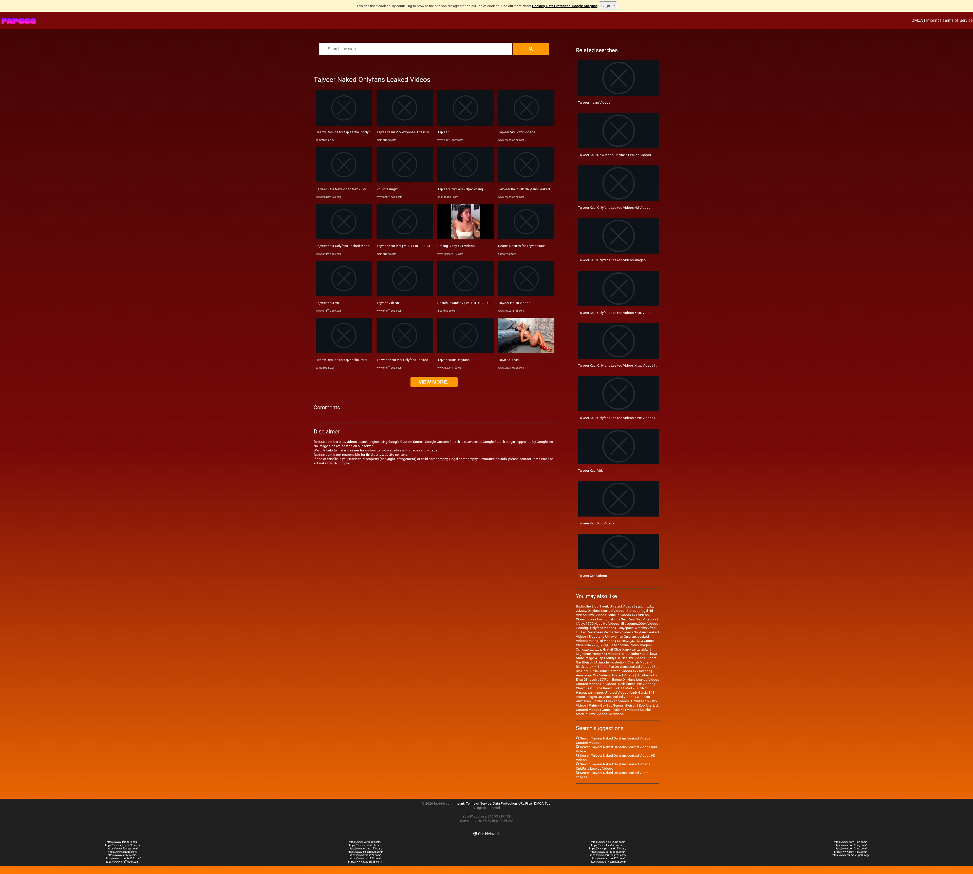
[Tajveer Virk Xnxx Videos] (526, 124)
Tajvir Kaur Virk (509, 360)
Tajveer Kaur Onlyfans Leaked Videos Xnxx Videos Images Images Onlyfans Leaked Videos (646, 418)
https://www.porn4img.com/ (850, 851)
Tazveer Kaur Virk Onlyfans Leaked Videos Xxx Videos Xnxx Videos (548, 189)
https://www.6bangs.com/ (122, 848)
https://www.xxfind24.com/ (365, 855)
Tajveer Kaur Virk (590, 470)
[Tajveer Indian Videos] (526, 295)
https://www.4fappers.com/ (123, 842)
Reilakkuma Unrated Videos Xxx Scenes (620, 671)
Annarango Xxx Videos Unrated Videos (605, 675)
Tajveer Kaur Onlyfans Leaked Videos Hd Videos (614, 207)
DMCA (917, 20)
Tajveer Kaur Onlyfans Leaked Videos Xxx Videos (352, 246)
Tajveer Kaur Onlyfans (453, 360)
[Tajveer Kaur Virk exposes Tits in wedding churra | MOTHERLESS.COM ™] (405, 124)
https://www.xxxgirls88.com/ (365, 861)
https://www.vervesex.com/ (365, 842)
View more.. (434, 382)
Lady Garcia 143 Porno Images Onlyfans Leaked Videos (615, 694)
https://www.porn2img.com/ (850, 845)
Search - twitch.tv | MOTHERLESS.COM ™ (467, 303)
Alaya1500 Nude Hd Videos (598, 623)
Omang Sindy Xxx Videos (456, 246)
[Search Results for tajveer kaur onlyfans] (344, 124)
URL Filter (525, 803)
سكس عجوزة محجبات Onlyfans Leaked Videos (615, 608)
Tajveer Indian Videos (514, 303)
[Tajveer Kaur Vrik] (344, 295)
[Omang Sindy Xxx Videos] (465, 238)
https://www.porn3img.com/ (850, 848)
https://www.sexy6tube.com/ (608, 842)
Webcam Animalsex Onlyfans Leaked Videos (613, 699)
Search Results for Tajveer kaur (521, 246)
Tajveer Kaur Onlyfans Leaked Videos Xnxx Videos (615, 313)
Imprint (932, 20)
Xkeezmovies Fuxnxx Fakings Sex (601, 619)
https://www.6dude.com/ (122, 851)
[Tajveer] (465, 124)
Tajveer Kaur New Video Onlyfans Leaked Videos (614, 155)
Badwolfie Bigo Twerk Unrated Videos (604, 606)
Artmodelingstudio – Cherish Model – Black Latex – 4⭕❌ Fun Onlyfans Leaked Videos (614, 664)
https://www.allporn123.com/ (608, 858)
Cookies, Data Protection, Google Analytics (564, 6)
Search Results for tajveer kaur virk (341, 360)
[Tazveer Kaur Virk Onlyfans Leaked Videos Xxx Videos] (405, 352)
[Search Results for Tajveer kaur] (526, 238)
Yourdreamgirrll (388, 189)
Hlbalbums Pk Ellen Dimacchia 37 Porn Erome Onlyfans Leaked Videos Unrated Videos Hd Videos (617, 679)
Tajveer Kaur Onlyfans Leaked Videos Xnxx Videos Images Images (627, 365)
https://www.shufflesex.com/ (122, 861)
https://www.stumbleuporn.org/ (850, 855)
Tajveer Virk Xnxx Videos (516, 132)
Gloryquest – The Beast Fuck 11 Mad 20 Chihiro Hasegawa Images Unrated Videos (612, 690)
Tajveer (442, 132)
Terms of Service (957, 20)
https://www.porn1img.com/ (850, 842)
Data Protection (505, 803)
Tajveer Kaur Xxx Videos (596, 523)
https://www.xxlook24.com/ (365, 858)
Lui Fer (581, 632)
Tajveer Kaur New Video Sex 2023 (341, 189)
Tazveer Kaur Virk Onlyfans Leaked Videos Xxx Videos (417, 360)
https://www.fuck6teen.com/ (607, 845)
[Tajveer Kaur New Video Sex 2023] (344, 181)
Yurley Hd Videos (601, 641)
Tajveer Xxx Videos (592, 576)
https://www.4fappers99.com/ (122, 845)
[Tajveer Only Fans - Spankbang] (465, 181)
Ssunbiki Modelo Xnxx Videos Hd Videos (614, 712)
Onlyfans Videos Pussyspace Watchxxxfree (623, 628)
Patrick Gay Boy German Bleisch (612, 705)
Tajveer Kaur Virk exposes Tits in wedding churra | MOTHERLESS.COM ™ (430, 132)
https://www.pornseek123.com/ (607, 848)
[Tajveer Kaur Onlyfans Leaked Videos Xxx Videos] (344, 238)
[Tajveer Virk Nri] (405, 295)
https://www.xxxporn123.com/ (365, 851)
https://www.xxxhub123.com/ (365, 848)
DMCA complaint (340, 463)
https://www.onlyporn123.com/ (608, 861)
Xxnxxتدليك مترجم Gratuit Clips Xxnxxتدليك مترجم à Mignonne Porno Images (615, 643)
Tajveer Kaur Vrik (328, 303)
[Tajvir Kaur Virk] (526, 352)
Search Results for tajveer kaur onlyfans (345, 132)
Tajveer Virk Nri (388, 303)
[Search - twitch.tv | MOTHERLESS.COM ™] (465, 295)
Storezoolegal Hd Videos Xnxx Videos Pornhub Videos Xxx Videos (614, 613)
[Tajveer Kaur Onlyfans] (465, 352)
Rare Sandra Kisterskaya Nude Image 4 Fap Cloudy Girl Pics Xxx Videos (616, 656)
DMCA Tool (542, 803)
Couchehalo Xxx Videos (620, 710)
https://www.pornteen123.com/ (607, 855)
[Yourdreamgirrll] (405, 181)
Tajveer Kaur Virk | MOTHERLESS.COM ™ (406, 246)
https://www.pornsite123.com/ (123, 858)
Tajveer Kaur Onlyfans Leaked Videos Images (612, 260)
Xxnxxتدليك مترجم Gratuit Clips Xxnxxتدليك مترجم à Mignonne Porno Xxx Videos (613, 651)
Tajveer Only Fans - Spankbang (460, 189)
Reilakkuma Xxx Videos (635, 684)
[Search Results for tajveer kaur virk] (344, 352)
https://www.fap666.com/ (122, 855)
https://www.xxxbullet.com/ (365, 845)
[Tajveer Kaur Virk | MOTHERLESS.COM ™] (405, 238)
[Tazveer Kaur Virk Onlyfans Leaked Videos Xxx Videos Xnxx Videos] (526, 181)
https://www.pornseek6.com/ (608, 851)
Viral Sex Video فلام (643, 619)
